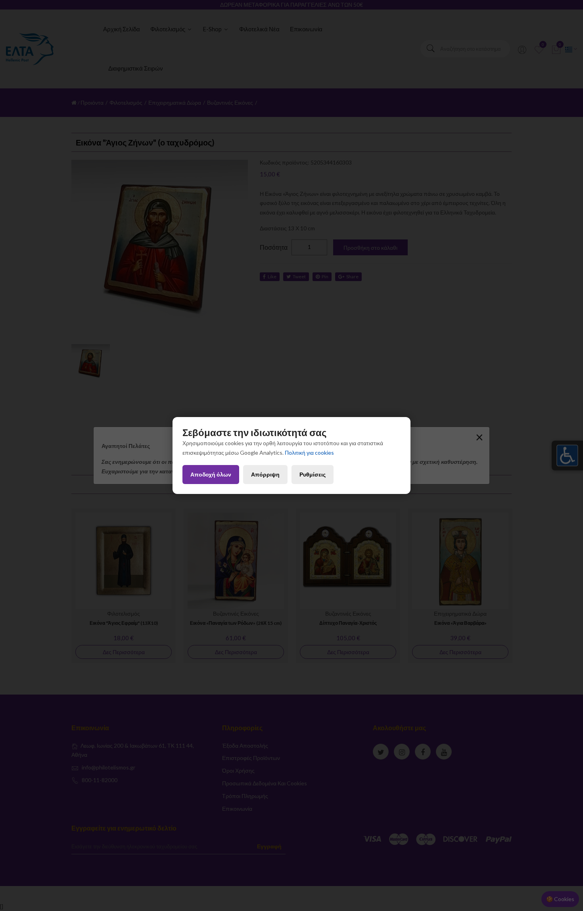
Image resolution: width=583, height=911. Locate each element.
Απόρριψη (265, 474)
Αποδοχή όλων (210, 474)
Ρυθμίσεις (312, 474)
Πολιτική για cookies (309, 452)
